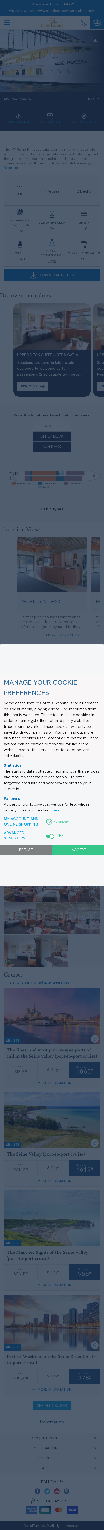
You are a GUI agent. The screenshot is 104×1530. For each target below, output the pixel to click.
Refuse (26, 849)
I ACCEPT (78, 849)
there (55, 810)
